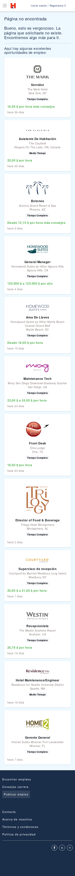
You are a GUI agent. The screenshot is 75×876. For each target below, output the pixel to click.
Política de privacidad (19, 834)
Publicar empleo (16, 794)
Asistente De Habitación (37, 139)
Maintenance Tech (37, 378)
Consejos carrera (15, 787)
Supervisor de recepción (37, 569)
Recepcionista (37, 626)
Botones (37, 201)
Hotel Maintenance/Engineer (37, 680)
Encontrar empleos (16, 779)
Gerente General (37, 737)
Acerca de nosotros (17, 819)
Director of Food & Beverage (37, 520)
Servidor (37, 85)
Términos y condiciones (20, 827)
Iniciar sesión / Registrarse (47, 5)
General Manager (37, 262)
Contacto (9, 812)
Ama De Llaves (37, 317)
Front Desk (37, 443)
